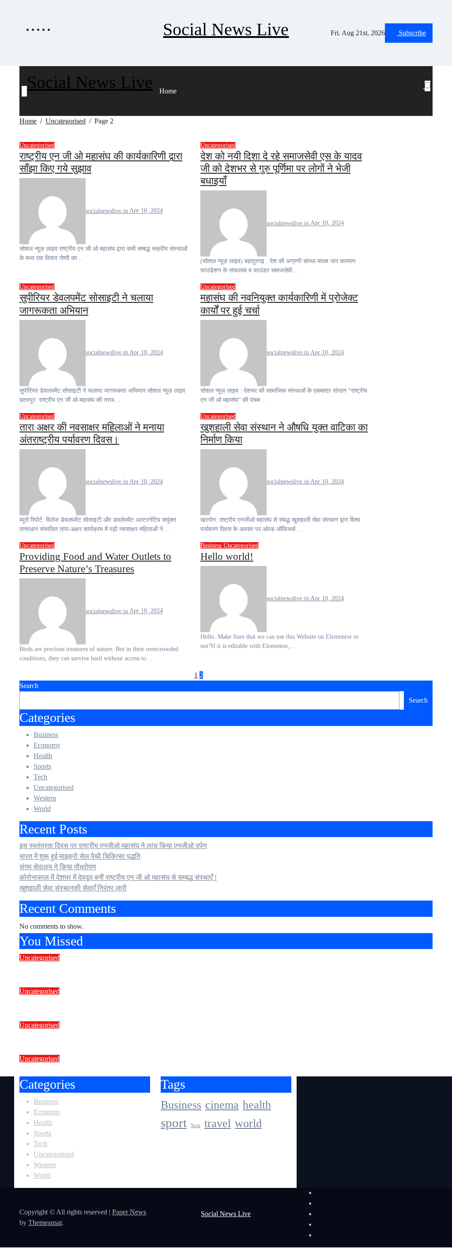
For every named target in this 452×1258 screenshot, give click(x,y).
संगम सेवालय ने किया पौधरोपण (57, 867)
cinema (222, 1104)
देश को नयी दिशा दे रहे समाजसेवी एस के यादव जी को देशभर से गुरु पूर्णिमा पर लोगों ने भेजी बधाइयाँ (281, 168)
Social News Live (226, 29)
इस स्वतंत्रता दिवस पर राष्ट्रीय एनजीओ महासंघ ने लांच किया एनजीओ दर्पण (113, 845)
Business (211, 545)
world (248, 1123)
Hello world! (226, 556)
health (257, 1104)
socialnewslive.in (107, 211)
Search (28, 685)
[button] (424, 96)
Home (168, 91)
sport (174, 1123)
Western (45, 798)
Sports (42, 766)
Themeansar (45, 1222)
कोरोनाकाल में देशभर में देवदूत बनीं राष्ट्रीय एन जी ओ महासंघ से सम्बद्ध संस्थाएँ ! (118, 877)
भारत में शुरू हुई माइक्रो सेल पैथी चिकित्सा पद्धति (79, 856)
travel (217, 1123)
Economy (47, 745)
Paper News (129, 1212)
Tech (40, 777)
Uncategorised (37, 145)
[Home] (24, 91)
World (42, 808)
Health (43, 755)
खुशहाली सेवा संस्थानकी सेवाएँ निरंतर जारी (73, 888)
